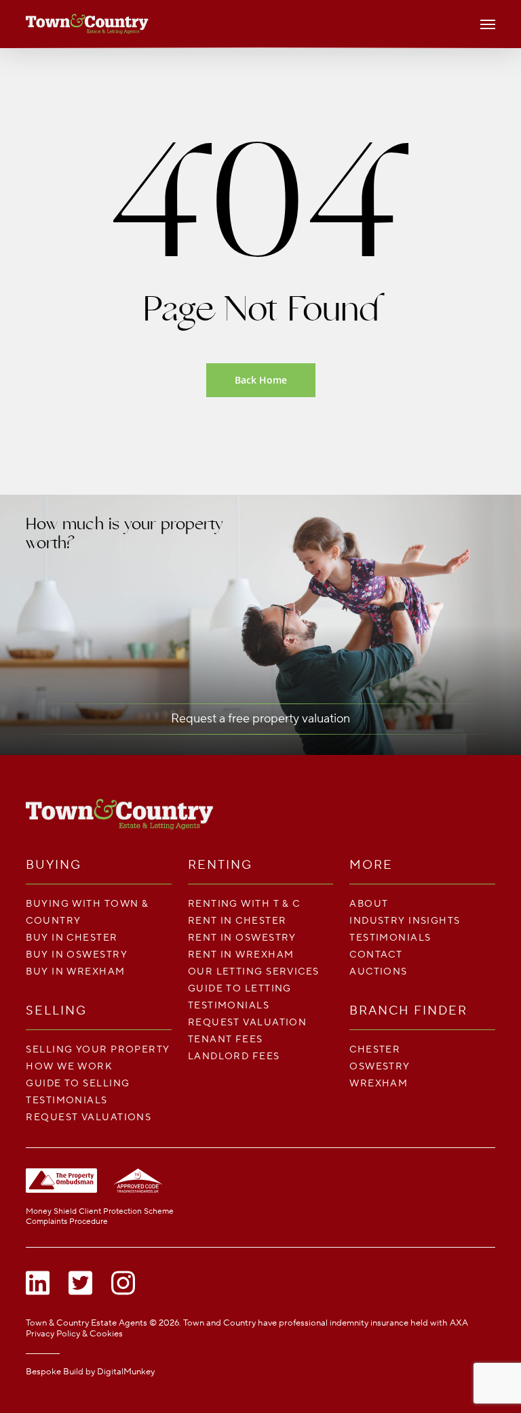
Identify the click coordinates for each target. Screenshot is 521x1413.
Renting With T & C (244, 903)
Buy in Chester (71, 937)
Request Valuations (88, 1117)
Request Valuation (247, 1022)
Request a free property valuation (260, 718)
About (368, 903)
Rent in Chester (237, 920)
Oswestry (379, 1066)
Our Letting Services (254, 971)
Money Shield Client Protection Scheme (100, 1211)
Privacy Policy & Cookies (74, 1333)
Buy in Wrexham (75, 971)
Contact (375, 954)
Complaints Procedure (67, 1221)
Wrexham (378, 1083)
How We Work (69, 1066)
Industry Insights (404, 920)
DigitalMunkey (126, 1371)
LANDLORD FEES (234, 1056)
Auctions (378, 971)
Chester (374, 1049)
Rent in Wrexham (241, 954)
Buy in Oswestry (77, 954)
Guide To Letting (240, 988)
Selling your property (98, 1049)
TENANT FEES (225, 1039)
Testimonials (66, 1100)
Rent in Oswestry (242, 937)
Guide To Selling (78, 1083)
